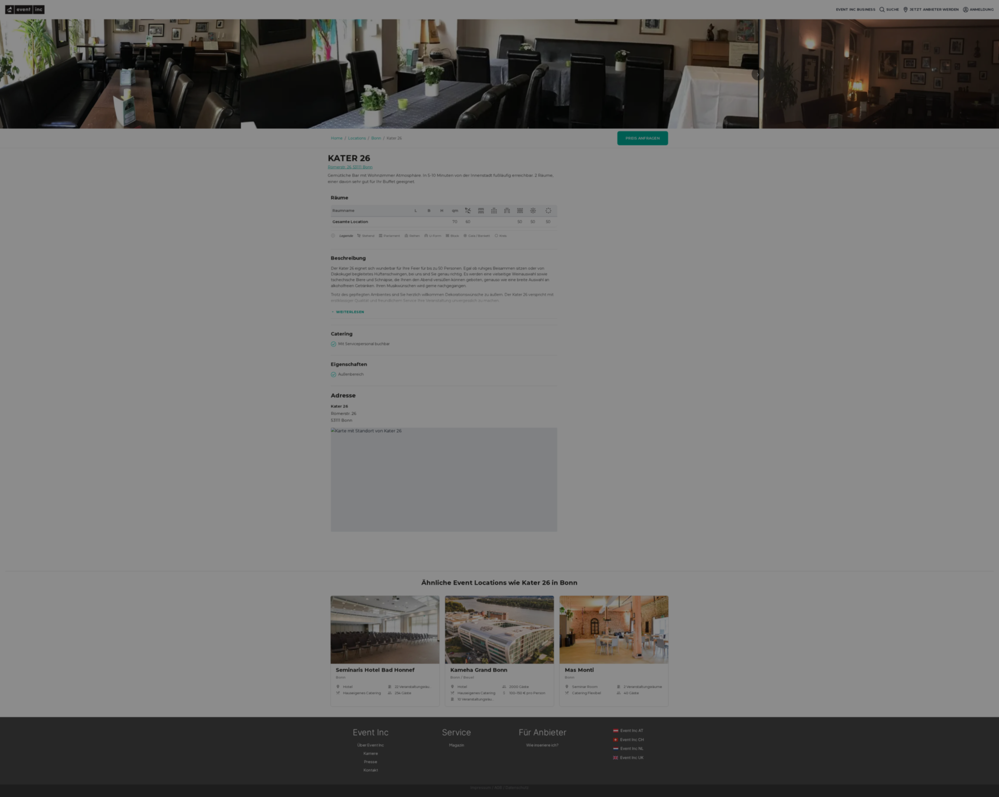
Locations (357, 138)
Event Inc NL (631, 748)
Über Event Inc (370, 744)
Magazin (456, 744)
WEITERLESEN (350, 312)
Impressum (480, 787)
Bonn (376, 138)
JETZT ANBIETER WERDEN (934, 9)
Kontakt (371, 769)
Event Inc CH (632, 739)
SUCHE (892, 9)
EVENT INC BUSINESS (855, 9)
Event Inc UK (632, 757)
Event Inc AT (631, 730)
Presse (370, 761)
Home (337, 138)
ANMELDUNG (982, 9)
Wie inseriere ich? (542, 744)
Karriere (371, 753)
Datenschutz (517, 787)
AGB (498, 787)
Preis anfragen (643, 138)
